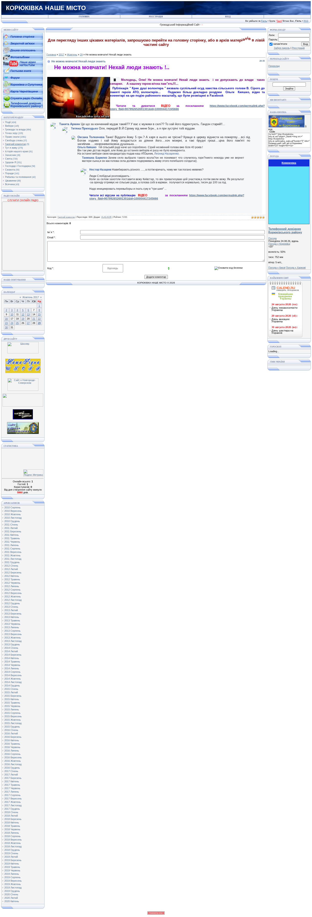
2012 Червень (12, 582)
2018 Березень (12, 819)
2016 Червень (12, 747)
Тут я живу (11, 147)
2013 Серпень (12, 630)
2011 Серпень (12, 548)
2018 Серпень (12, 836)
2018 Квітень (11, 822)
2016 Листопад (12, 764)
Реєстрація (298, 48)
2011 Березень (12, 531)
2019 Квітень (11, 863)
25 (17, 323)
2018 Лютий (11, 815)
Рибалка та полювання (18, 177)
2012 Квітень (11, 576)
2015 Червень (12, 706)
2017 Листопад (12, 805)
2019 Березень (12, 860)
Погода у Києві (276, 267)
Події (8, 122)
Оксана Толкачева (90, 137)
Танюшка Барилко (94, 157)
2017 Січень (11, 771)
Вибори (9, 125)
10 (12, 314)
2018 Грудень (12, 850)
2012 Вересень (13, 593)
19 (22, 318)
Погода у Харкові (296, 267)
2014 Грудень (12, 685)
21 (33, 318)
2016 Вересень (13, 757)
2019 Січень (11, 853)
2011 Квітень (11, 534)
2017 (61, 54)
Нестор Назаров (100, 169)
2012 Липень (11, 586)
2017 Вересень (13, 798)
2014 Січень (11, 647)
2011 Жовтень (12, 555)
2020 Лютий (11, 897)
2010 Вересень (13, 511)
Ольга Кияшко (86, 147)
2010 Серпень (12, 507)
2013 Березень (12, 613)
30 (6, 327)
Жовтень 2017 (30, 297)
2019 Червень (12, 870)
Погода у (279, 243)
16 (6, 318)
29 (39, 323)
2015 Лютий (11, 692)
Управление (246, 157)
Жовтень (72, 54)
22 (39, 318)
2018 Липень (11, 832)
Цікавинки (10, 180)
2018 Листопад (12, 846)
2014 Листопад (12, 682)
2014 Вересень (13, 675)
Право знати (12, 136)
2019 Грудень (12, 891)
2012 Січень (11, 565)
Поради (9, 173)
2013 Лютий (11, 610)
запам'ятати (280, 43)
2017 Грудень (12, 808)
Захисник (10, 155)
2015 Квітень (11, 699)
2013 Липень (11, 627)
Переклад (274, 66)
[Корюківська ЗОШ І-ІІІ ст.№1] (23, 365)
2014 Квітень (11, 658)
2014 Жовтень (12, 678)
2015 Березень (12, 695)
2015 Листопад (12, 723)
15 (39, 314)
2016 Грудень (12, 767)
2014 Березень (12, 654)
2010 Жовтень (12, 514)
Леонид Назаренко (166, 153)
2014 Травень (12, 661)
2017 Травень (12, 784)
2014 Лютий (11, 651)
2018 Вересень (13, 839)
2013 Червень (12, 624)
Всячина (10, 184)
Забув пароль (282, 48)
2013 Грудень (12, 644)
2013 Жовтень (12, 637)
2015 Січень (11, 689)
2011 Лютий (11, 528)
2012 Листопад (12, 600)
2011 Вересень (12, 552)
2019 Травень (12, 867)
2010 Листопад (12, 517)
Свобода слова (14, 140)
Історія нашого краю (16, 151)
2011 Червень (12, 541)
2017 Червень (12, 788)
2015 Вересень (13, 716)
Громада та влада (15, 129)
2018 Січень (11, 812)
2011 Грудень (12, 562)
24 (12, 323)
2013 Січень (11, 606)
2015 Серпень (12, 713)
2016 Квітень (11, 740)
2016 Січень (11, 730)
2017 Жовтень (12, 802)
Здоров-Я (10, 162)
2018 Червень (12, 829)
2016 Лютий (11, 733)
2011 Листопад (12, 558)
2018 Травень (12, 826)
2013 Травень (12, 620)
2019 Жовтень (12, 884)
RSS (306, 21)
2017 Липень (11, 791)
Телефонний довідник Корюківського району (285, 230)
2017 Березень (12, 778)
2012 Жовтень (12, 596)
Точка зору (11, 133)
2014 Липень (11, 668)
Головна (51, 54)
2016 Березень (12, 737)
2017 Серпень (12, 795)
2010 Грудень (12, 521)
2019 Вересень (13, 880)
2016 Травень (12, 743)
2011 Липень (11, 545)
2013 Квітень (11, 617)
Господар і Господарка (18, 166)
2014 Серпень (12, 671)
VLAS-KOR (106, 217)
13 (28, 314)
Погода (272, 238)
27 (28, 323)
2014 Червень (12, 665)
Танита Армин (69, 124)
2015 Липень (11, 709)
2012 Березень (12, 572)
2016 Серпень (12, 754)
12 (22, 314)
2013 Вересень (13, 634)
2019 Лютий (11, 856)
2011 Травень (12, 538)
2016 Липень (11, 750)
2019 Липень (11, 873)
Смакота (10, 169)
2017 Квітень (11, 781)
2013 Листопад (12, 641)
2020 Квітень (11, 901)
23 (6, 323)
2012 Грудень (12, 603)
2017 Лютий (11, 774)
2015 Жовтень (12, 719)
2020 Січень (11, 894)
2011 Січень (11, 524)
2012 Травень (12, 579)
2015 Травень (12, 702)
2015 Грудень (12, 726)
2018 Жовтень (12, 843)
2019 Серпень (12, 877)
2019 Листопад (12, 887)
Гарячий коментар (15, 144)
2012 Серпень (12, 589)
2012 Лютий (11, 569)
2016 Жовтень (12, 760)
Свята (8, 158)
